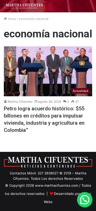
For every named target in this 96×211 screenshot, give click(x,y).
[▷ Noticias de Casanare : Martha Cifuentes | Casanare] (24, 6)
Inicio (11, 19)
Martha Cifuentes (20, 101)
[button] (84, 199)
